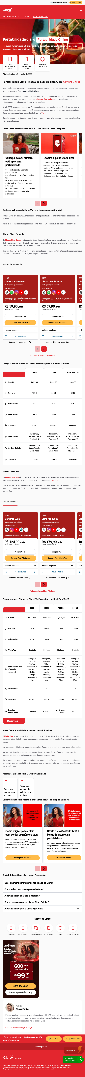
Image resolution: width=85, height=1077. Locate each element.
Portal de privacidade (23, 1065)
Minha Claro (9, 736)
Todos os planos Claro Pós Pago (42, 591)
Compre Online (71, 82)
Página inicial (11, 16)
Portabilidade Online (52, 40)
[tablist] (42, 265)
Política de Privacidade (9, 1065)
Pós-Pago (60, 171)
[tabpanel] (42, 314)
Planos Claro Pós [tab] (10, 502)
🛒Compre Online (54, 1039)
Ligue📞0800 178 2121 (73, 1039)
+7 (26, 530)
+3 (26, 292)
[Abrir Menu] (81, 9)
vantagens (56, 480)
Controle (50, 171)
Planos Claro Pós (12, 477)
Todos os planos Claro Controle (42, 355)
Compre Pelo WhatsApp (20, 322)
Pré (44, 171)
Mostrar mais (12, 721)
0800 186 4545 (20, 986)
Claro (43, 113)
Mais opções (41, 1046)
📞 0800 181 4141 (75, 2)
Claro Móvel (24, 16)
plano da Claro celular (45, 99)
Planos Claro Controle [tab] (12, 264)
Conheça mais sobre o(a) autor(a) (18, 1028)
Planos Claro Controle (13, 240)
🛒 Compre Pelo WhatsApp (59, 2)
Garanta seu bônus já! (64, 858)
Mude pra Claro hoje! (22, 858)
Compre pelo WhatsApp (20, 992)
